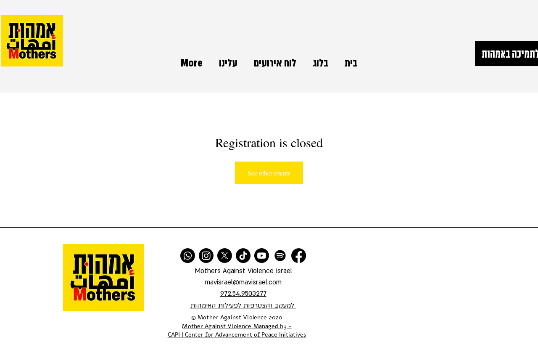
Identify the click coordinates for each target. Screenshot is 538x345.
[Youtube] (261, 255)
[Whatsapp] (187, 255)
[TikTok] (243, 255)
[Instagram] (206, 255)
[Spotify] (280, 255)
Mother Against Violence (216, 326)
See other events (269, 172)
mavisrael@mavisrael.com (243, 282)
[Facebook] (298, 255)
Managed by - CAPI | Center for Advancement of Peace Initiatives (237, 330)
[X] (224, 255)
